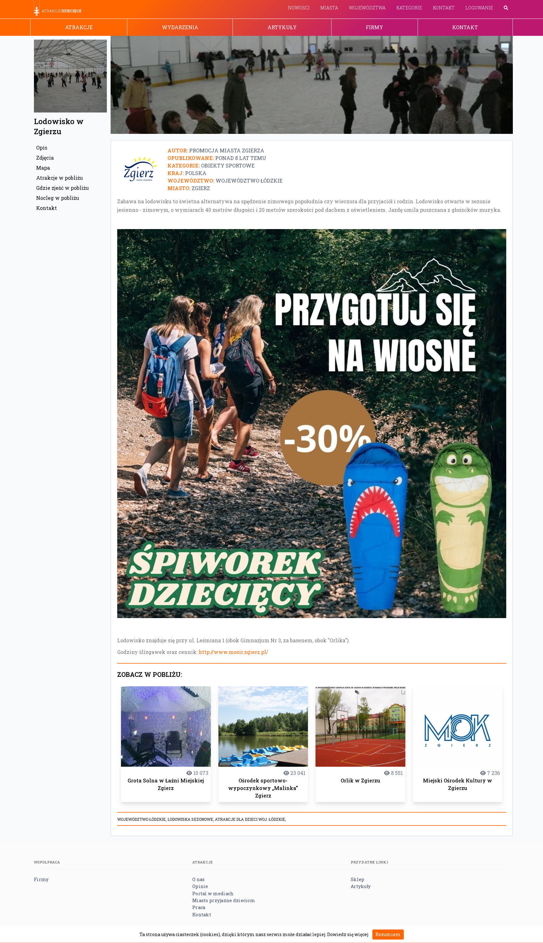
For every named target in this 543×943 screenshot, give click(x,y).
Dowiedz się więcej (347, 934)
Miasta (329, 8)
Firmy (374, 27)
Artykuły (282, 27)
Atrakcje (79, 27)
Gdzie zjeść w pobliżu (62, 187)
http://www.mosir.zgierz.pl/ (233, 652)
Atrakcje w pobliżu (59, 177)
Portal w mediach (212, 893)
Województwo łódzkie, (142, 819)
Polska (195, 173)
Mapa (43, 167)
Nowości (299, 8)
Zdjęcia (45, 157)
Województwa (367, 8)
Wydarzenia (180, 27)
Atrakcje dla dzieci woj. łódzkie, (250, 819)
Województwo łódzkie (249, 180)
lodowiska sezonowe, (191, 819)
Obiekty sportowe (228, 165)
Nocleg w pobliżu (57, 198)
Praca (198, 907)
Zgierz (201, 188)
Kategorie (409, 8)
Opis (41, 147)
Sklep (357, 879)
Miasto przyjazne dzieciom (223, 900)
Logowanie (479, 8)
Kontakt (444, 8)
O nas (198, 879)
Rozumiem (388, 934)
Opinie (200, 886)
